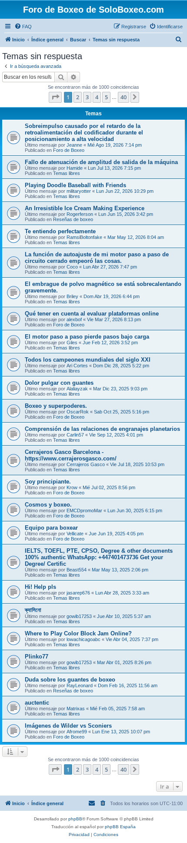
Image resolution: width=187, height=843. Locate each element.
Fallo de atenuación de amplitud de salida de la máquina (101, 162)
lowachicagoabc (83, 639)
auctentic (37, 702)
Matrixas (76, 708)
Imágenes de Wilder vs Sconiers (68, 725)
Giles (72, 342)
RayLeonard (80, 685)
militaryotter (79, 191)
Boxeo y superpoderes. (56, 406)
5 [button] (106, 97)
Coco (72, 266)
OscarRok (78, 411)
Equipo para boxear (51, 527)
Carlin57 (75, 434)
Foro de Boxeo (68, 150)
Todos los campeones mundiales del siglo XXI (87, 359)
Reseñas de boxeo (73, 219)
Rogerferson (80, 214)
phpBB (75, 818)
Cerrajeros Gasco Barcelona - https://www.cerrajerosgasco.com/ (71, 455)
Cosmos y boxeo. (48, 504)
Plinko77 (36, 656)
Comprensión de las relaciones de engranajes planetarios (102, 429)
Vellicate (75, 533)
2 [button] (77, 97)
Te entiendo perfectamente (60, 231)
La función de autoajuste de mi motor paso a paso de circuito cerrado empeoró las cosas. (97, 257)
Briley (72, 296)
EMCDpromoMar (84, 510)
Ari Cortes (77, 365)
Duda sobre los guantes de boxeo (70, 679)
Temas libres (66, 173)
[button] (55, 97)
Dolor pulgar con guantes (59, 383)
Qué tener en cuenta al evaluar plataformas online (92, 313)
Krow (72, 487)
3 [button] (87, 97)
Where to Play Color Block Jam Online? (78, 633)
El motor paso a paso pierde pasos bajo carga (87, 336)
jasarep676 (78, 592)
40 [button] (123, 97)
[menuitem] (23, 26)
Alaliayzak (77, 388)
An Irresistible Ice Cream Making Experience (84, 208)
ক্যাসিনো (33, 610)
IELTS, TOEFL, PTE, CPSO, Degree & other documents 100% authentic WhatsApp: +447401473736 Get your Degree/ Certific (99, 557)
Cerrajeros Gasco (86, 464)
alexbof (74, 319)
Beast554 (77, 569)
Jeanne (74, 145)
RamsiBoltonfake (84, 237)
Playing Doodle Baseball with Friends (75, 185)
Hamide (75, 168)
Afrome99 (77, 731)
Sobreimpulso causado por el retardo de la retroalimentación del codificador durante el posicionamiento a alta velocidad (84, 132)
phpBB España (120, 826)
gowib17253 (79, 616)
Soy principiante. (48, 481)
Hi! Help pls (40, 587)
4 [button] (96, 97)
